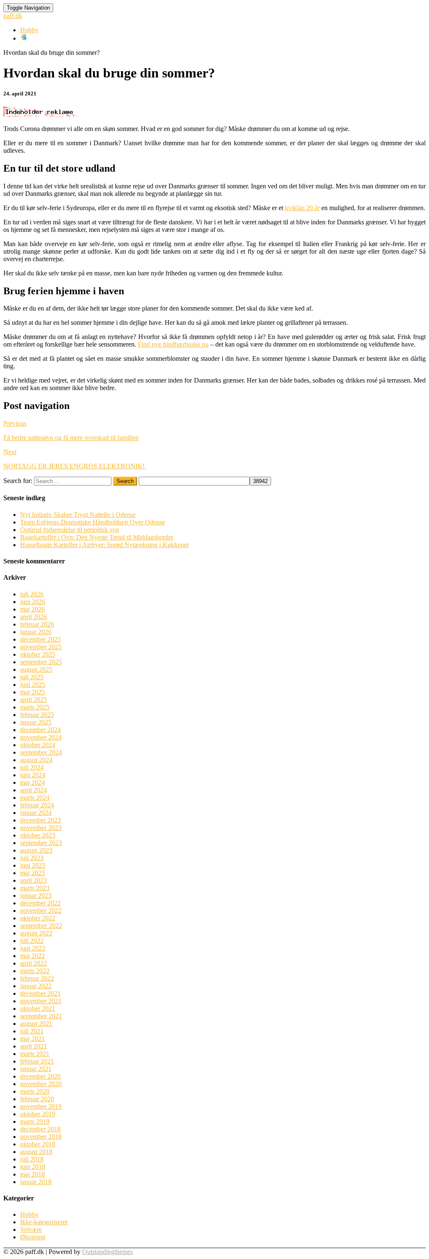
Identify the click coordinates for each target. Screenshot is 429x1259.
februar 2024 (37, 805)
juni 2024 (32, 775)
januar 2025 (36, 722)
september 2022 (41, 925)
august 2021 (36, 1023)
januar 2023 (36, 895)
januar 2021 (36, 1068)
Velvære (31, 1229)
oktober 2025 (37, 654)
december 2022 (40, 903)
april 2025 (33, 699)
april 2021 (33, 1046)
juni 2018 (32, 1166)
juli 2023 (32, 857)
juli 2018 (32, 1159)
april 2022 (33, 963)
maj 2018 (32, 1174)
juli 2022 (32, 940)
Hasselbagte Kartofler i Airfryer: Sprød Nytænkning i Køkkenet (104, 544)
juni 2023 (32, 865)
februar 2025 (37, 714)
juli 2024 (32, 767)
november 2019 (41, 1106)
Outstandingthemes (107, 1251)
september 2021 (41, 1016)
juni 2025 (32, 684)
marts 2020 (34, 1091)
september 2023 (41, 842)
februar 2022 (37, 978)
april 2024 (33, 790)
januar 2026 (36, 631)
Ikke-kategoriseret (43, 1222)
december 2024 (40, 729)
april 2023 (33, 880)
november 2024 (41, 737)
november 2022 (41, 910)
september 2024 (41, 752)
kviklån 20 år (302, 207)
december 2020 (40, 1076)
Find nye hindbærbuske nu (173, 344)
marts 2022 (34, 970)
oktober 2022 (37, 918)
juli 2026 (32, 594)
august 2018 (36, 1151)
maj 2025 (32, 692)
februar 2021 (37, 1061)
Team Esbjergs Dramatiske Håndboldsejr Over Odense (92, 522)
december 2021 (40, 993)
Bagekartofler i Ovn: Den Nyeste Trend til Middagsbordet (96, 537)
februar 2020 (37, 1098)
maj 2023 (32, 872)
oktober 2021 (37, 1008)
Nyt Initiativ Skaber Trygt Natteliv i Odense (78, 514)
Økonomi (32, 1237)
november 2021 (41, 1001)
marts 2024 (34, 797)
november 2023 (41, 827)
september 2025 (41, 661)
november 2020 (41, 1083)
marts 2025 (34, 707)
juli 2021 (32, 1031)
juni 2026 (32, 601)
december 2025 (40, 639)
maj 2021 (32, 1038)
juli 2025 (32, 677)
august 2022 (36, 933)
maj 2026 (32, 609)
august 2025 (36, 669)
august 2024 (36, 759)
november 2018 (41, 1136)
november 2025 (41, 646)
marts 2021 (34, 1053)
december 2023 (40, 820)
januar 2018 (36, 1181)
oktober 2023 (37, 835)
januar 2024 (36, 812)
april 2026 (33, 616)
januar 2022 (36, 985)
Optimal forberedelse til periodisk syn (69, 529)
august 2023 (36, 850)
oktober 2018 (37, 1144)
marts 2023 (34, 888)
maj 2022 (32, 955)
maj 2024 (32, 782)
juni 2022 (32, 948)
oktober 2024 (37, 744)
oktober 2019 (37, 1114)
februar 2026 (37, 624)
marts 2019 (34, 1121)
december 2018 (40, 1129)
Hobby (29, 29)
